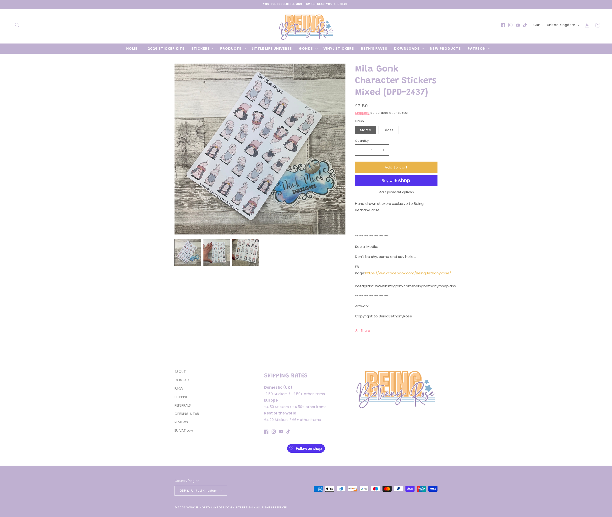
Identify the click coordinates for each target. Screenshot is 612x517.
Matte (365, 130)
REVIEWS (181, 422)
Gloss (388, 130)
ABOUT (180, 371)
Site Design (244, 507)
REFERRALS (183, 405)
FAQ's (179, 388)
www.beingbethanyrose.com (209, 507)
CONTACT (183, 380)
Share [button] (365, 330)
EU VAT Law (184, 430)
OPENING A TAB (187, 413)
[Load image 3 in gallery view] (245, 252)
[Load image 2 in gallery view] (216, 252)
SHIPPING (182, 397)
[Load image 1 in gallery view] (188, 252)
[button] (17, 25)
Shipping (362, 113)
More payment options (396, 192)
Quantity (362, 140)
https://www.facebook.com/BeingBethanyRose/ (408, 273)
